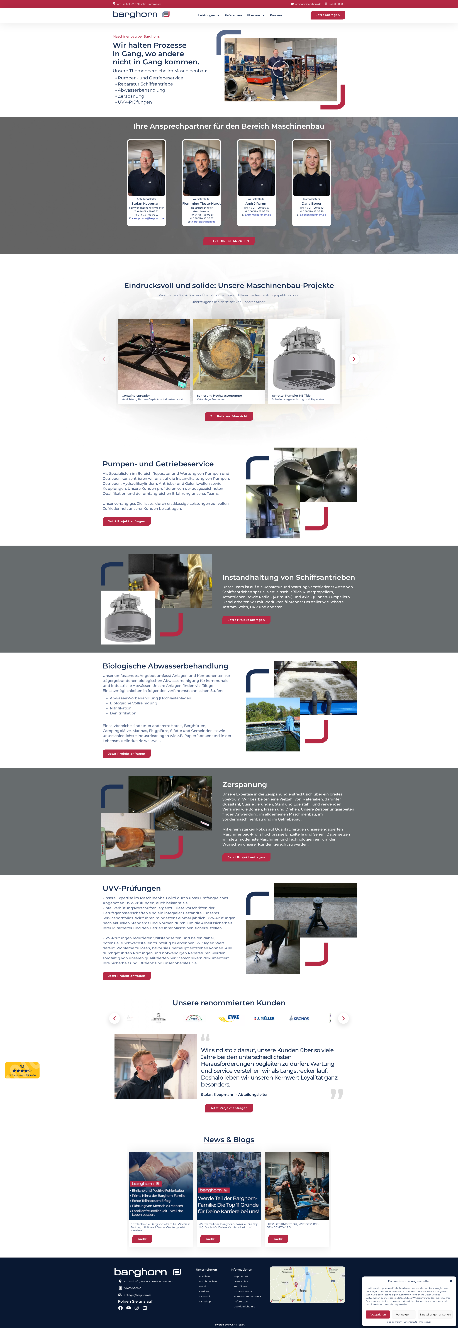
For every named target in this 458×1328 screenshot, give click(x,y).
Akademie (205, 1296)
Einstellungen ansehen (435, 1314)
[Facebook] (120, 1308)
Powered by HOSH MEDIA (229, 1324)
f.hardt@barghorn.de (203, 221)
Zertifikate (240, 1286)
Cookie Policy (394, 1321)
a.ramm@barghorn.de (258, 214)
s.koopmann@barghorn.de (148, 218)
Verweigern (403, 1314)
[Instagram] (136, 1308)
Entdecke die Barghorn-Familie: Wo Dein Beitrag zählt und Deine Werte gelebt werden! (296, 1227)
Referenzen (233, 15)
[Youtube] (128, 1308)
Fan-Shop (205, 1301)
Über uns (253, 15)
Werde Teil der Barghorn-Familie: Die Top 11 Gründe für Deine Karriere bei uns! (160, 1225)
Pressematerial (243, 1291)
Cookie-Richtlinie (244, 1306)
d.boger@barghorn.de (313, 214)
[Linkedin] (144, 1308)
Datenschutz (410, 1321)
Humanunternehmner (247, 1296)
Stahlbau (204, 1276)
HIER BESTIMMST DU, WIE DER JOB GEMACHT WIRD (224, 1225)
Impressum (425, 1321)
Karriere (276, 15)
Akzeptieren (378, 1314)
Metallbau (205, 1286)
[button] (451, 1281)
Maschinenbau (208, 1281)
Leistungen (206, 15)
